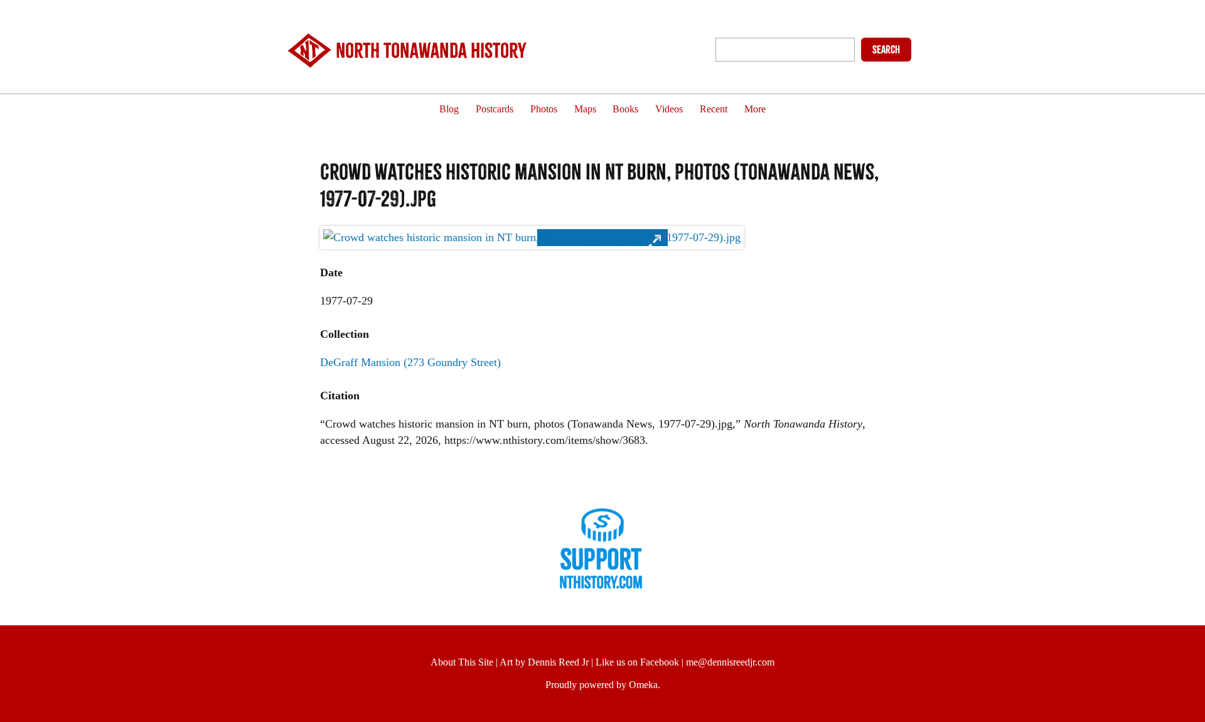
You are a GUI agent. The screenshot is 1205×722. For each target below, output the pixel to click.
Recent (713, 109)
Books (625, 109)
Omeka (643, 684)
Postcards (494, 109)
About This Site (462, 662)
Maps (585, 109)
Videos (669, 109)
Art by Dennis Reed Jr (544, 662)
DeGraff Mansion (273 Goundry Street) (410, 362)
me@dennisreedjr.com (730, 662)
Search (886, 50)
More (755, 109)
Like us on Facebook (637, 662)
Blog (449, 109)
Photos (543, 109)
